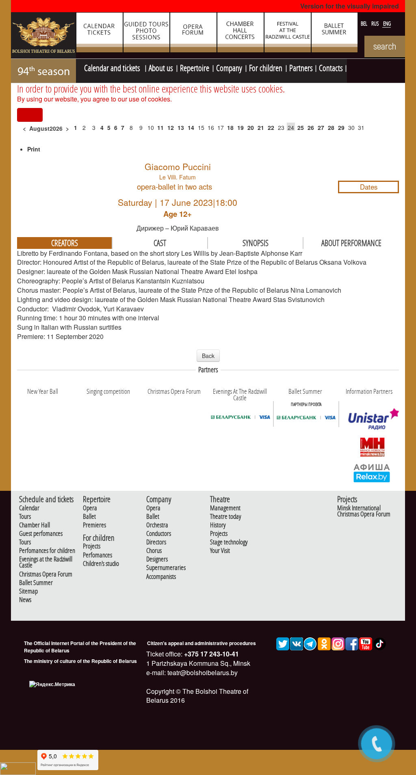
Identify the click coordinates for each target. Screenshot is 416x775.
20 (250, 127)
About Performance (351, 242)
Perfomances (97, 555)
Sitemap (28, 591)
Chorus (154, 551)
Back (208, 356)
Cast (160, 242)
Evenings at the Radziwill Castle (45, 562)
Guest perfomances (41, 534)
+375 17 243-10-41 (210, 653)
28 (331, 127)
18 (230, 127)
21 (261, 127)
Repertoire (194, 67)
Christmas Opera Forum (45, 574)
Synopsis (256, 242)
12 (170, 127)
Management (225, 508)
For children (265, 67)
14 (191, 127)
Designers (157, 559)
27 (321, 127)
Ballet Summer (36, 583)
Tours (25, 517)
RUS (375, 23)
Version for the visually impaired (349, 6)
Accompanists (161, 577)
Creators (64, 242)
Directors (156, 542)
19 (240, 127)
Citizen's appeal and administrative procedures (201, 643)
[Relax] (372, 472)
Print (33, 149)
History (217, 525)
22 (271, 127)
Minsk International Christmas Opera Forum (363, 511)
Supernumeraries (166, 568)
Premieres (94, 525)
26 (311, 127)
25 (300, 127)
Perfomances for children (47, 551)
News (25, 600)
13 (181, 127)
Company (229, 67)
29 (341, 127)
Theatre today (225, 517)
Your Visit (220, 551)
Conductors (158, 534)
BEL (364, 23)
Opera (90, 508)
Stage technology (228, 542)
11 (160, 127)
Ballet (89, 517)
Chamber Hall (34, 525)
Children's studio (101, 564)
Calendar (29, 508)
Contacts (331, 67)
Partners (301, 67)
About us (161, 67)
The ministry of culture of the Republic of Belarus (80, 661)
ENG (387, 23)
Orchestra (157, 525)
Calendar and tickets (113, 67)
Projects (91, 546)
